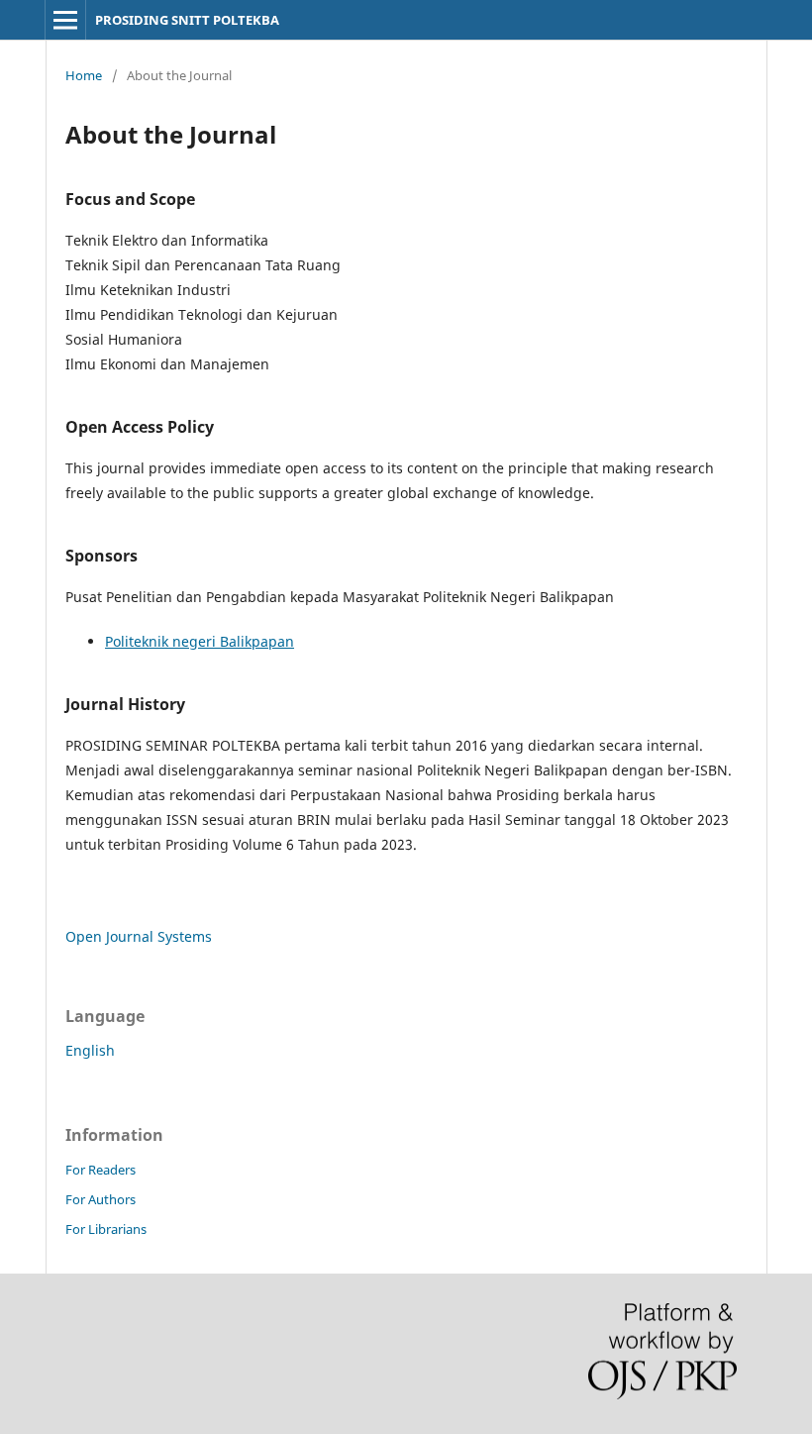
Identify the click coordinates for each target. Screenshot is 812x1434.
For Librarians (106, 1229)
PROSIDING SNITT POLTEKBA (187, 20)
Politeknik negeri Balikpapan (199, 641)
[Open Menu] (65, 20)
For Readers (100, 1169)
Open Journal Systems (138, 936)
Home (83, 75)
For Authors (100, 1199)
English (90, 1050)
